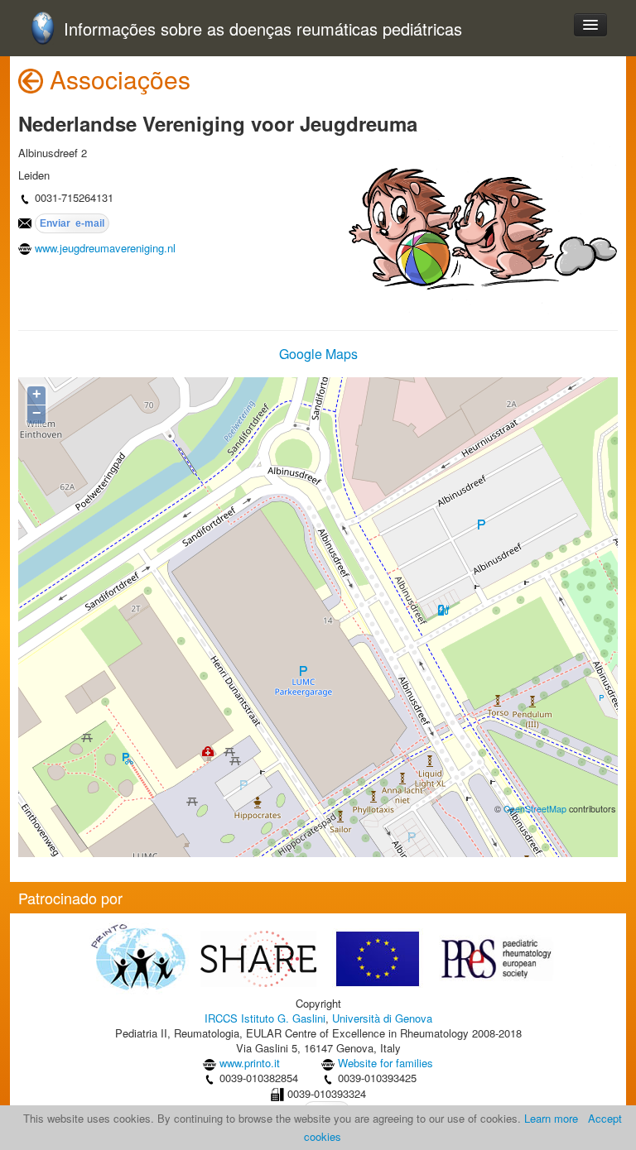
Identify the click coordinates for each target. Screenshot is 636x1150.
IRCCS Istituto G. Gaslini (265, 1018)
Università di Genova (382, 1018)
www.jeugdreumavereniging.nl (105, 248)
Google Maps (318, 353)
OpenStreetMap (535, 809)
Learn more (551, 1118)
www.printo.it (249, 1063)
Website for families (385, 1063)
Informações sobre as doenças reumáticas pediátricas (263, 29)
